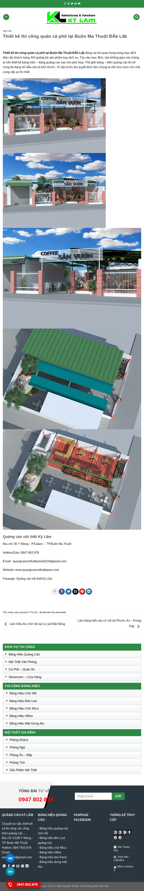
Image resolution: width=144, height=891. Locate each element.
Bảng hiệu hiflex (50, 852)
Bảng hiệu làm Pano (53, 857)
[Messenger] (10, 858)
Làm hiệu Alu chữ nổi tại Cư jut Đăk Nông (37, 623)
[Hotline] (10, 884)
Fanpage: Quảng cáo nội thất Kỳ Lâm (27, 578)
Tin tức (7, 31)
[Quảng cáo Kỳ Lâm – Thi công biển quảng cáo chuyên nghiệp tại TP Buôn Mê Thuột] (72, 17)
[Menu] (6, 17)
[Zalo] (10, 871)
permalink (61, 612)
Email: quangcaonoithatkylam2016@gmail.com (34, 561)
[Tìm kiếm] (137, 17)
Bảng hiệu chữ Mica (53, 847)
